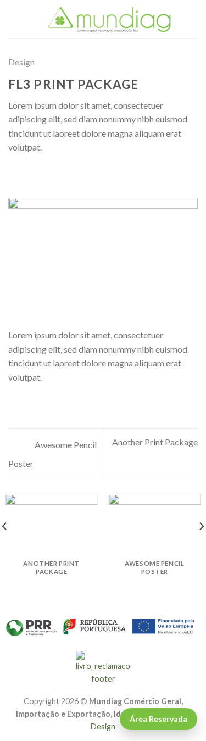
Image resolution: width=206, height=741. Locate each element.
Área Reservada (158, 718)
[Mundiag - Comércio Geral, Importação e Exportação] (110, 19)
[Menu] (14, 18)
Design (21, 62)
